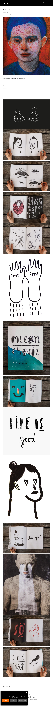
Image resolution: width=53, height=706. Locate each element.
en (47, 2)
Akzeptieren (5, 700)
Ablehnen (13, 700)
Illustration (4, 85)
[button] (26, 691)
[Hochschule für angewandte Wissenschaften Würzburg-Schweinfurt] (32, 698)
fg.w (5, 2)
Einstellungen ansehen (22, 700)
